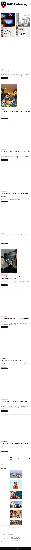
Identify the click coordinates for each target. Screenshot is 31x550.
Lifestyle (2, 233)
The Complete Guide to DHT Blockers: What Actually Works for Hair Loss (15, 152)
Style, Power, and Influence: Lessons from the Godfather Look (14, 235)
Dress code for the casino (7, 71)
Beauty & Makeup (4, 316)
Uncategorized (6, 29)
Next (29, 458)
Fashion (2, 69)
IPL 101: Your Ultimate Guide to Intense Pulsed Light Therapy (15, 443)
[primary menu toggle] (1, 11)
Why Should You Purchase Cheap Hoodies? (7, 534)
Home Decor (3, 358)
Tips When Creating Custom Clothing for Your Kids (8, 489)
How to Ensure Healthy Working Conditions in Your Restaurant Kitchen (11, 538)
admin (2, 72)
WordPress (17, 548)
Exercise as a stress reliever (5, 541)
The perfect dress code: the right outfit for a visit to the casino (15, 111)
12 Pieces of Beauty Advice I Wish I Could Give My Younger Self (15, 319)
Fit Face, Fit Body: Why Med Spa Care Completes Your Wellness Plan (14, 402)
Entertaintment (6, 28)
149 (18, 458)
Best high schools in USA (4, 508)
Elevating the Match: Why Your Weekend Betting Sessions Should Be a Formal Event (23, 33)
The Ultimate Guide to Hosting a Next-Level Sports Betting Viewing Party (8, 34)
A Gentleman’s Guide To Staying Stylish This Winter (8, 525)
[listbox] (15, 27)
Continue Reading (4, 118)
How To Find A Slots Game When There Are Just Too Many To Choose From (15, 194)
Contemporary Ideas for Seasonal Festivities (11, 360)
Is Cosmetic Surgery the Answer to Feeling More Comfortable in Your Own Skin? (12, 277)
